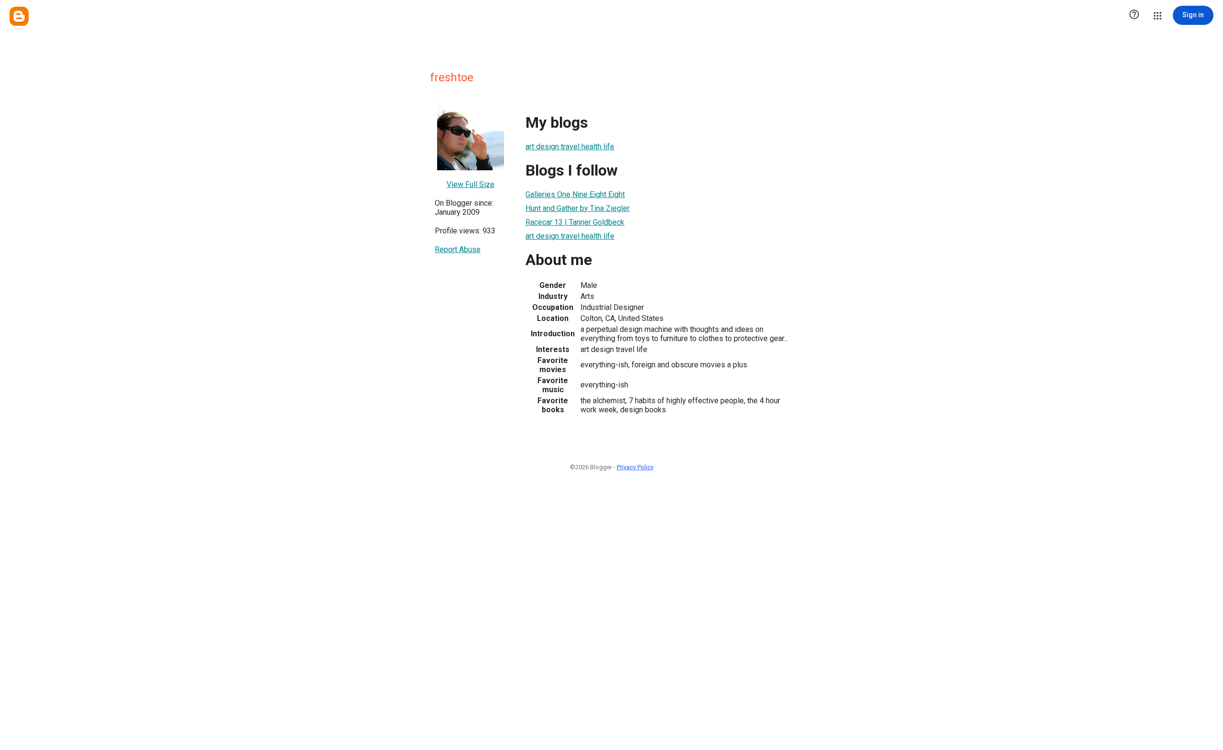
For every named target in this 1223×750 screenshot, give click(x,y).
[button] (1134, 15)
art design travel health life (570, 146)
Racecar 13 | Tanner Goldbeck (575, 222)
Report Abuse (458, 249)
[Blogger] (19, 16)
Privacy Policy (635, 467)
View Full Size (470, 184)
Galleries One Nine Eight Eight (575, 194)
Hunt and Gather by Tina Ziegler (578, 208)
